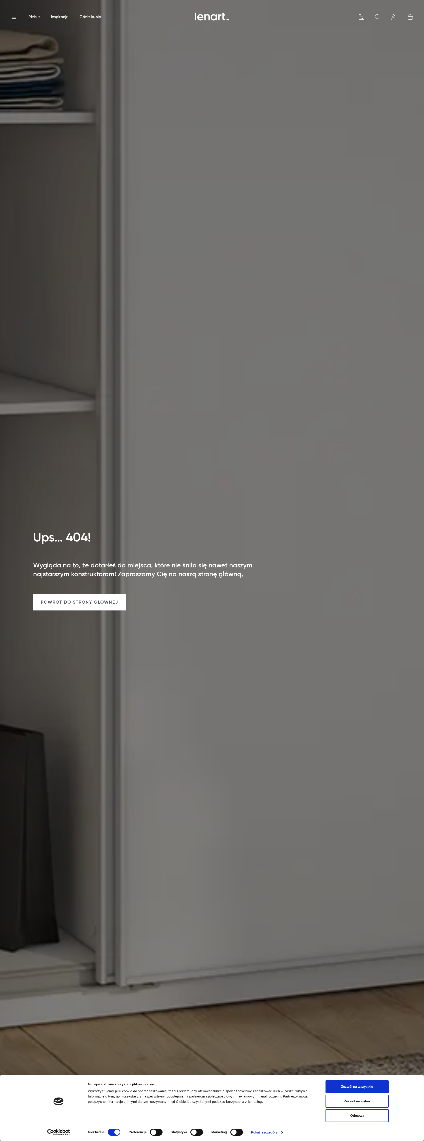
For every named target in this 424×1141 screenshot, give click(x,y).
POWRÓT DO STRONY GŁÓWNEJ (79, 602)
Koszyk (410, 17)
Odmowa (357, 1115)
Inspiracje (59, 17)
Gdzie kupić (90, 17)
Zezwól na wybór (357, 1101)
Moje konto (394, 17)
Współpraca (361, 17)
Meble (34, 17)
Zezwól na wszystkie (357, 1086)
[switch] (156, 1132)
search (377, 17)
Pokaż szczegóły (264, 1132)
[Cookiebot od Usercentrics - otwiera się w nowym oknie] (58, 1132)
